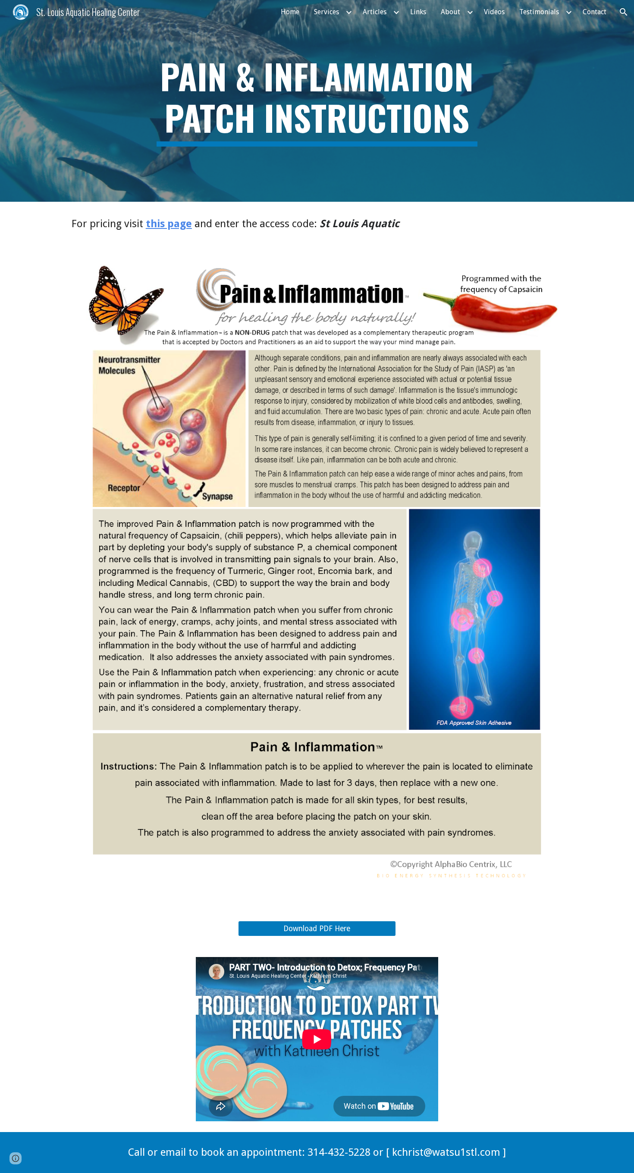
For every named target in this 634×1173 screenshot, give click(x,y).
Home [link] (290, 12)
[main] (317, 101)
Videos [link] (494, 12)
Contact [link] (594, 12)
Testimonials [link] (539, 12)
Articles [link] (374, 12)
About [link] (450, 12)
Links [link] (418, 12)
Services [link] (326, 12)
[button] (623, 12)
